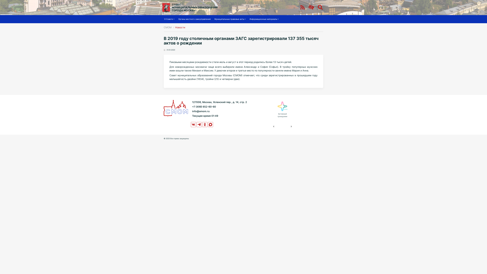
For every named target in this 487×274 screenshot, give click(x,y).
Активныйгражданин (282, 115)
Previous (273, 126)
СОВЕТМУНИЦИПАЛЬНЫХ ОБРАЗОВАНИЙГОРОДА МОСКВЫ (195, 7)
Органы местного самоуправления (194, 19)
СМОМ (168, 27)
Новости (180, 27)
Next (292, 126)
